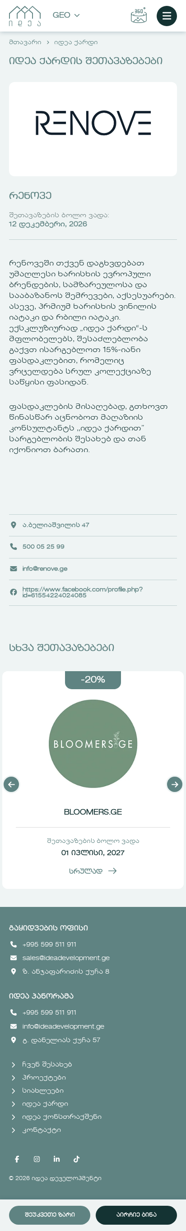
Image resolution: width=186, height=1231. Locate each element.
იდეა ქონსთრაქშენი (62, 1117)
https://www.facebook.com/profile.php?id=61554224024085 (83, 593)
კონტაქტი (41, 1130)
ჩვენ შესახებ (47, 1065)
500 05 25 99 (44, 547)
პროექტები (44, 1078)
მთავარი (25, 43)
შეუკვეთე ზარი (50, 1215)
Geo (61, 15)
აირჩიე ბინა (136, 1215)
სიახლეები (43, 1091)
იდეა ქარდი (76, 43)
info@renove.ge (45, 569)
